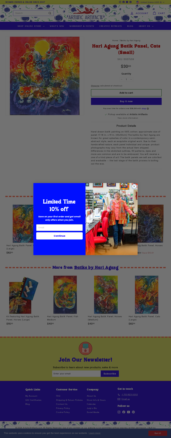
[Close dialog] (134, 186)
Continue (59, 235)
